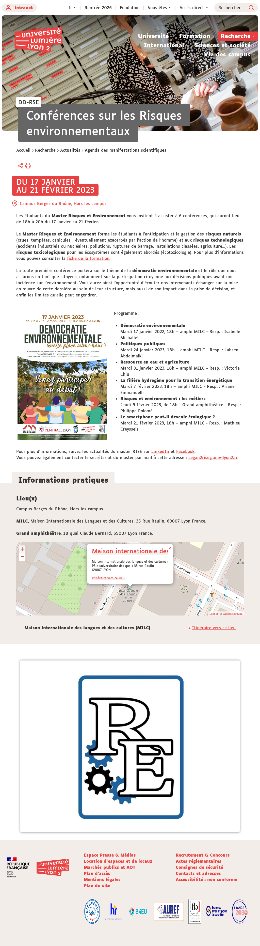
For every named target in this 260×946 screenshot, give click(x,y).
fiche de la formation (88, 258)
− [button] (22, 557)
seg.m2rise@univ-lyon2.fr (213, 457)
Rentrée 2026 (98, 7)
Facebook (185, 451)
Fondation (130, 7)
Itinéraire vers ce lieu (108, 578)
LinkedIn (160, 451)
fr (70, 7)
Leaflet (213, 613)
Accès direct (192, 7)
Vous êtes (157, 7)
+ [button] (22, 549)
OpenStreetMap (232, 613)
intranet (24, 7)
